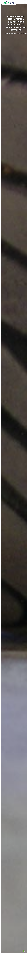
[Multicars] (9, 1)
